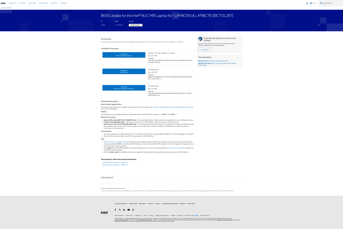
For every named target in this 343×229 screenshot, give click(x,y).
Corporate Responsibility (170, 203)
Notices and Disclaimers (146, 220)
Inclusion (182, 203)
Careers (157, 203)
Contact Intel (133, 203)
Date (116, 21)
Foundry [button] (63, 3)
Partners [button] (53, 3)
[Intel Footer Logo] (104, 212)
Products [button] (12, 3)
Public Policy (191, 203)
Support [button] (22, 3)
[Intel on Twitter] (119, 210)
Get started (204, 50)
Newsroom (142, 203)
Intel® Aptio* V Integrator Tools (116, 142)
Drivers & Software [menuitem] (7, 8)
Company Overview (121, 203)
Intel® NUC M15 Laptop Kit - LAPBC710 (115, 162)
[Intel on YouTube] (128, 210)
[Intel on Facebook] (115, 210)
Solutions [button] (32, 3)
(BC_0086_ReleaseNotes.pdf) (212, 61)
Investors (150, 203)
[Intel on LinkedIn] (124, 210)
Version (131, 21)
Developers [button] (43, 3)
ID (101, 21)
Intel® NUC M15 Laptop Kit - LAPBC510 (115, 165)
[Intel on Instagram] (133, 210)
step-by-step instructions (174, 148)
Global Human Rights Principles (224, 220)
